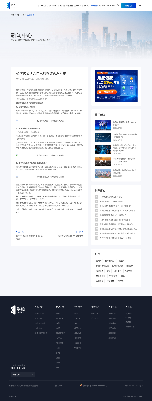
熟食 (58, 357)
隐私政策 (12, 396)
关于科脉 (94, 5)
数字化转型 (113, 276)
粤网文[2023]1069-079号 (133, 396)
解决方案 (53, 5)
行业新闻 (30, 15)
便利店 (59, 313)
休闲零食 (77, 338)
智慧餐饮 (110, 281)
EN (140, 5)
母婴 (58, 348)
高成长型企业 (40, 323)
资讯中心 (112, 328)
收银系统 (99, 271)
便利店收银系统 (102, 266)
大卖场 (59, 338)
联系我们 (112, 338)
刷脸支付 (117, 271)
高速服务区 (60, 333)
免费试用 (128, 5)
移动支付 (128, 271)
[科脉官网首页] (11, 5)
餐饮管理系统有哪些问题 (36, 99)
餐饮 (58, 367)
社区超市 (59, 343)
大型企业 (38, 318)
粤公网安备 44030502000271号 (94, 386)
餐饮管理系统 (21, 196)
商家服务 (69, 5)
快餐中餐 (77, 348)
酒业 (58, 362)
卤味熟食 (77, 333)
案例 (108, 271)
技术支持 (94, 318)
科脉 (123, 276)
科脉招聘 (112, 333)
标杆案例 (61, 5)
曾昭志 (98, 261)
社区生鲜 (77, 328)
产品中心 (44, 5)
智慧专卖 (99, 281)
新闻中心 (112, 318)
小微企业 (38, 328)
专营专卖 (77, 343)
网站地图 (58, 385)
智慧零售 (121, 281)
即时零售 (59, 318)
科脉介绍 (112, 313)
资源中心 (85, 5)
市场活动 (112, 323)
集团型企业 (39, 313)
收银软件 (130, 266)
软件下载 (94, 313)
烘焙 (58, 353)
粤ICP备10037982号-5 (134, 385)
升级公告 (121, 261)
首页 (38, 5)
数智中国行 (109, 261)
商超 (58, 328)
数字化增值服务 (41, 333)
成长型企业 (100, 276)
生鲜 (58, 323)
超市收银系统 (117, 266)
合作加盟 (77, 5)
